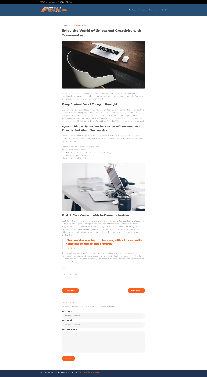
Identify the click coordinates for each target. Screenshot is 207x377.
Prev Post (71, 291)
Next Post (135, 291)
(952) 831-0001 (71, 2)
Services (132, 10)
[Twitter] (166, 10)
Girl (63, 267)
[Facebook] (162, 10)
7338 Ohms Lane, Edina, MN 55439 (52, 2)
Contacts (152, 10)
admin (77, 25)
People (84, 25)
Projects (142, 10)
